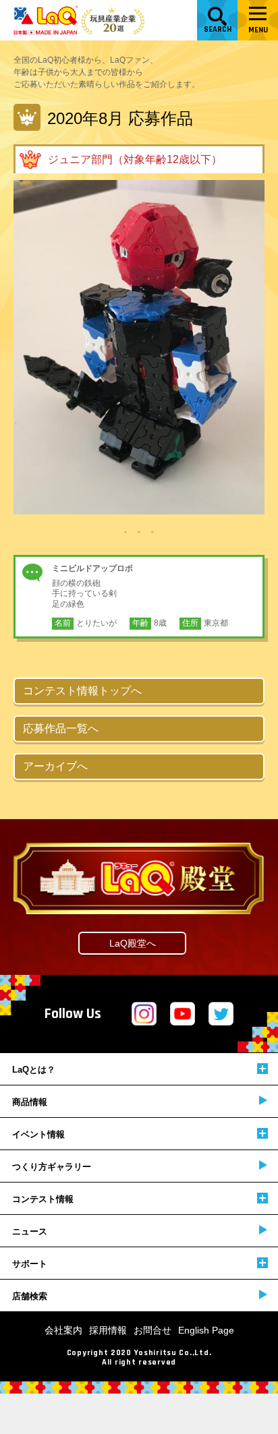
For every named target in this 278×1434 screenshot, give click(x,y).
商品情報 (29, 1102)
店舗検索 (29, 1296)
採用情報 (108, 1330)
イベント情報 (38, 1134)
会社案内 (63, 1330)
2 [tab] (139, 531)
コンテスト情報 (43, 1199)
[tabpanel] (139, 347)
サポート (29, 1264)
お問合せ (152, 1330)
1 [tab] (125, 531)
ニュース (29, 1231)
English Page (206, 1330)
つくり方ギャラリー (51, 1167)
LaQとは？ (33, 1070)
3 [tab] (152, 531)
